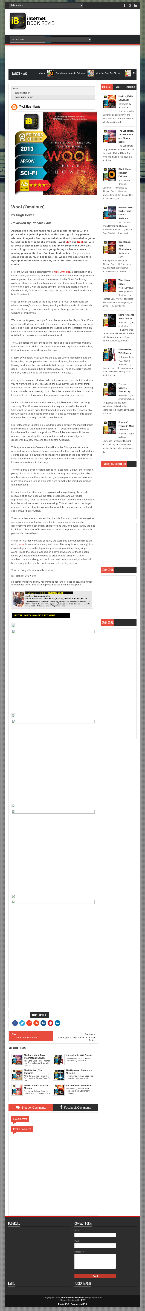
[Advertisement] (99, 41)
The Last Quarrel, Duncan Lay (124, 388)
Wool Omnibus (62, 271)
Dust (80, 241)
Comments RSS (79, 1304)
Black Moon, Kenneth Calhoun (53, 73)
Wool (21, 544)
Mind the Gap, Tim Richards (92, 73)
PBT (83, 1300)
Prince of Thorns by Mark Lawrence (126, 426)
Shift (68, 241)
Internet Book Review (72, 1297)
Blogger (94, 78)
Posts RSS (63, 1304)
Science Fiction (22, 93)
